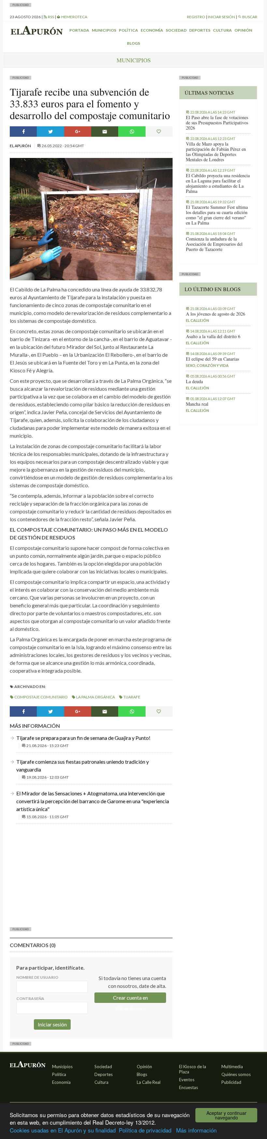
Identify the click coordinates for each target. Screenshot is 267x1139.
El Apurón (21, 145)
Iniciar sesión (221, 16)
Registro (196, 16)
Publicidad (231, 1082)
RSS (50, 16)
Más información (196, 1130)
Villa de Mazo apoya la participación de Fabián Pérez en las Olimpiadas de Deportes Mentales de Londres (216, 151)
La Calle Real (149, 1082)
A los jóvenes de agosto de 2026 (215, 314)
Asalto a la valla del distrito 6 (213, 336)
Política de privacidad (145, 1130)
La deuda (194, 381)
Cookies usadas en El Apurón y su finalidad (63, 1130)
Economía (152, 30)
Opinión (243, 30)
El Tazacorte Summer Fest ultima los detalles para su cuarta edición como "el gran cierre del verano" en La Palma (217, 215)
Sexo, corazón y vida (207, 365)
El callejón (197, 320)
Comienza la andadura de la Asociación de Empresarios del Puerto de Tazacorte (214, 244)
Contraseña (30, 998)
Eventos (186, 1079)
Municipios (104, 30)
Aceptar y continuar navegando (226, 1115)
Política (128, 30)
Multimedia (232, 1066)
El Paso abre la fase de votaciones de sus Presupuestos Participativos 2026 (217, 123)
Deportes (199, 30)
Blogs (133, 43)
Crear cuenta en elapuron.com (130, 998)
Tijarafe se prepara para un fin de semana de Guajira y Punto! (83, 738)
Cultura (222, 30)
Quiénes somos (236, 1074)
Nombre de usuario (37, 977)
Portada (79, 30)
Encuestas (188, 1087)
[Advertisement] (91, 874)
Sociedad (176, 30)
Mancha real (197, 404)
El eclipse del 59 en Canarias (212, 359)
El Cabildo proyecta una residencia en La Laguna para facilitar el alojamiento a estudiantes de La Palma (218, 183)
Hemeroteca (74, 16)
